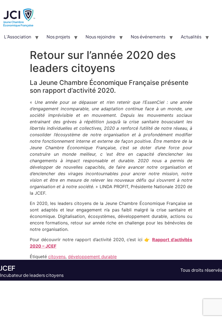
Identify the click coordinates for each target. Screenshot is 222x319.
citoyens (57, 256)
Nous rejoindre (100, 36)
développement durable (92, 256)
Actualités (191, 36)
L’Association (17, 36)
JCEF (7, 268)
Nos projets (58, 36)
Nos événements (148, 36)
